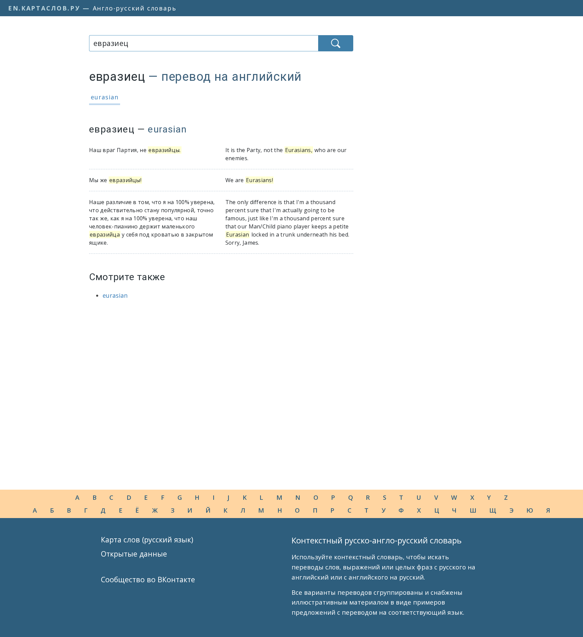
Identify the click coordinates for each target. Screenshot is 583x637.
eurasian (104, 97)
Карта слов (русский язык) (147, 539)
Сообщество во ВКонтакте (148, 579)
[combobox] (203, 43)
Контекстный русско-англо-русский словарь (377, 540)
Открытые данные (134, 554)
